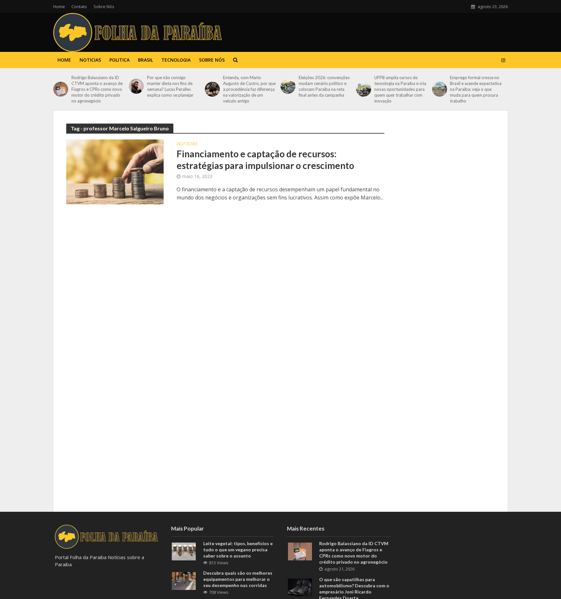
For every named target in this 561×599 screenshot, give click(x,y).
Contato (79, 6)
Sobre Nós (104, 6)
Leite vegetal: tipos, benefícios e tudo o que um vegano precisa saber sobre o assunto (238, 549)
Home (59, 6)
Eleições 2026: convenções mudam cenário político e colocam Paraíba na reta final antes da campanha (324, 86)
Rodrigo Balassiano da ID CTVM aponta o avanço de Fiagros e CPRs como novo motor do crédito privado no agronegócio (97, 89)
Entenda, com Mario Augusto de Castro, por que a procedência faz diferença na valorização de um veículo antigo (249, 89)
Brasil (145, 60)
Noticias (90, 60)
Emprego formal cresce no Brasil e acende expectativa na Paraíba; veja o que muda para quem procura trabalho (476, 89)
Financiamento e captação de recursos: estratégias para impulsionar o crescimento (265, 159)
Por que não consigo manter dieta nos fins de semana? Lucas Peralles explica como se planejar (170, 86)
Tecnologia (176, 60)
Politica (119, 60)
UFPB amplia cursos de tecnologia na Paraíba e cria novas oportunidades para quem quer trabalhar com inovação (400, 89)
